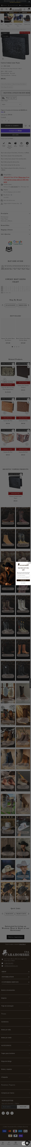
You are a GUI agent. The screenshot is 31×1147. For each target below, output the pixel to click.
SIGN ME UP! (23, 580)
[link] (23, 564)
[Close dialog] (29, 562)
